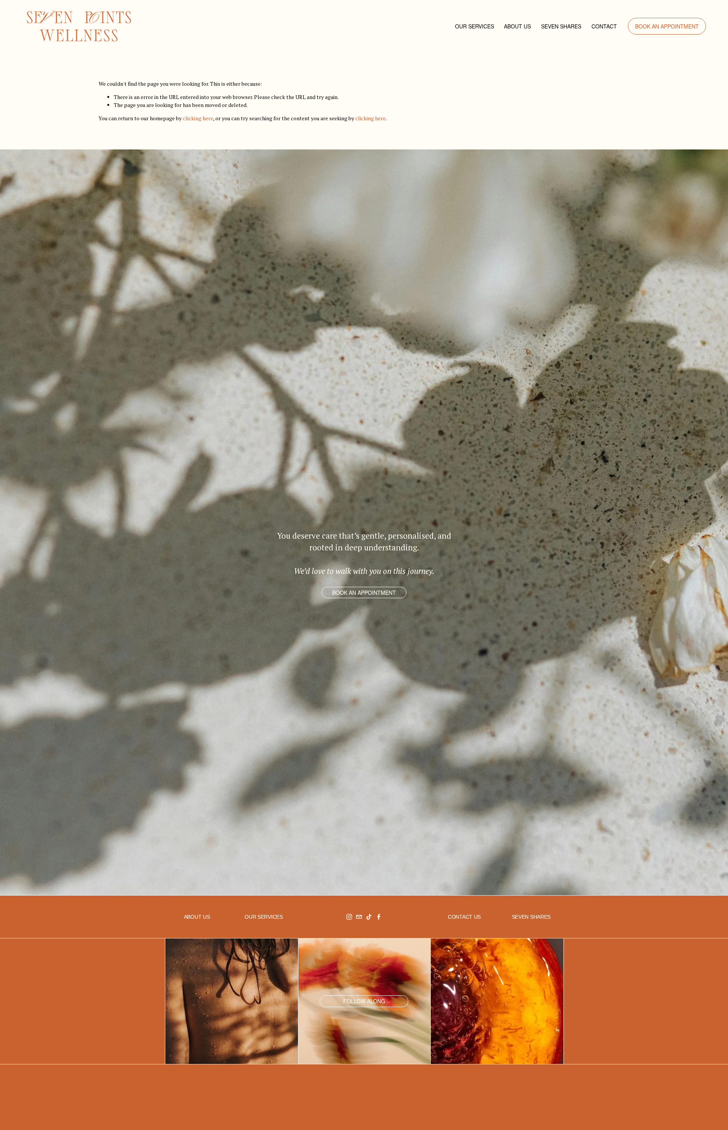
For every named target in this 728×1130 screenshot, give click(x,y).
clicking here (198, 118)
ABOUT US (517, 26)
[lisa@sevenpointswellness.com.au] (359, 917)
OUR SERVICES (474, 26)
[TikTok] (369, 917)
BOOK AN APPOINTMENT (667, 26)
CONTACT (604, 26)
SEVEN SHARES (561, 26)
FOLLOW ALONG (364, 1001)
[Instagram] (349, 917)
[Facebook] (379, 917)
